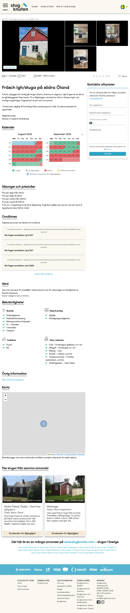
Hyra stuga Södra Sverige (65, 553)
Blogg (59, 589)
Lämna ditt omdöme (44, 274)
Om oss (60, 583)
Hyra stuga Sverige (89, 550)
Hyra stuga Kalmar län (27, 547)
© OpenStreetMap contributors (74, 454)
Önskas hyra (42, 583)
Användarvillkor (63, 592)
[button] (5, 396)
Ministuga (52, 507)
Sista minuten (23, 589)
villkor (109, 149)
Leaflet (52, 454)
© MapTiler (59, 454)
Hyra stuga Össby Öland (28, 550)
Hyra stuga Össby (86, 547)
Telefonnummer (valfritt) (98, 119)
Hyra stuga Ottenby (70, 550)
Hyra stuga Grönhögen (67, 547)
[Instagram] (102, 602)
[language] (124, 7)
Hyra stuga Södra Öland (41, 553)
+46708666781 (96, 99)
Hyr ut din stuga (66, 7)
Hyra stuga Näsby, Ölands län (91, 553)
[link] (86, 586)
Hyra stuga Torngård (106, 547)
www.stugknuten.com (79, 542)
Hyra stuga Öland (47, 547)
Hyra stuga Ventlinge (50, 550)
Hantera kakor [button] (63, 598)
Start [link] (35, 7)
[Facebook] (98, 602)
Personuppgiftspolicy (66, 595)
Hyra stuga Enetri (107, 550)
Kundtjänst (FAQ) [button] (64, 586)
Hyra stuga (47, 7)
